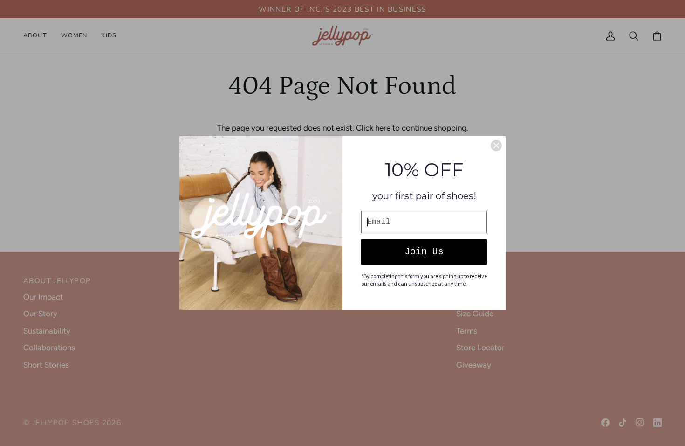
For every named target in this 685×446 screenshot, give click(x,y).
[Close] (496, 145)
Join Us (424, 251)
